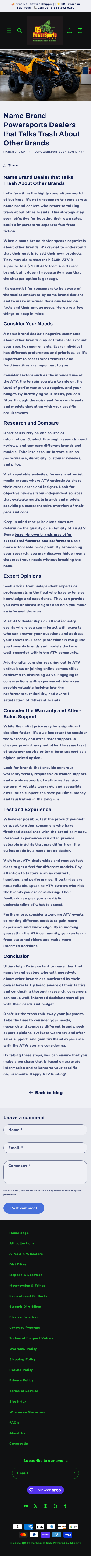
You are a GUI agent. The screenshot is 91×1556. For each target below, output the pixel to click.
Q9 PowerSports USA (37, 1543)
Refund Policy (21, 1370)
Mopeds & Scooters (25, 1275)
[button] (9, 30)
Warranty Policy (23, 1349)
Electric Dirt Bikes (25, 1306)
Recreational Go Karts (28, 1296)
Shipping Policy (22, 1359)
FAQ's (14, 1422)
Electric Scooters (23, 1317)
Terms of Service (23, 1391)
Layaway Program (24, 1327)
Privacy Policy (21, 1380)
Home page (19, 1233)
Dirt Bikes (18, 1264)
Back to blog (49, 1093)
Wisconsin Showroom (27, 1412)
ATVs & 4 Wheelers (26, 1254)
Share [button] (13, 165)
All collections (21, 1243)
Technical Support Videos (31, 1338)
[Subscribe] (73, 1473)
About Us (17, 1433)
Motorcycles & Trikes (27, 1285)
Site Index (18, 1401)
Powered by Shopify (67, 1543)
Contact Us (18, 1443)
